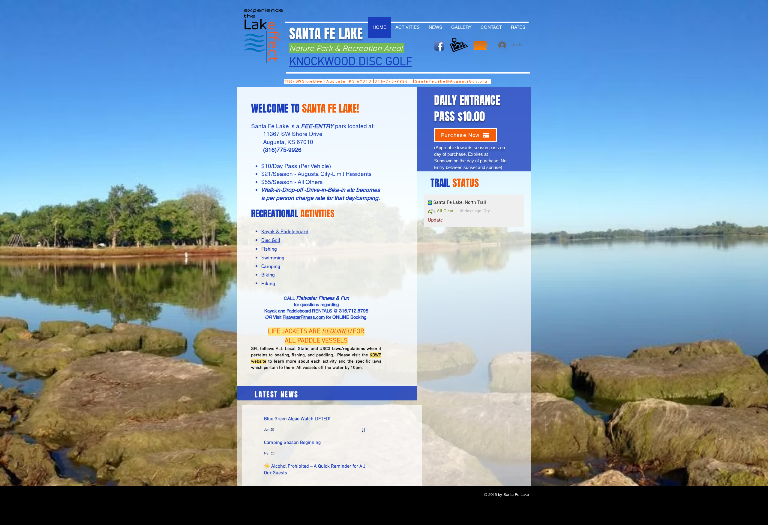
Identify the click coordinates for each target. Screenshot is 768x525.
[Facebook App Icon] (439, 46)
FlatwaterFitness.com (304, 317)
